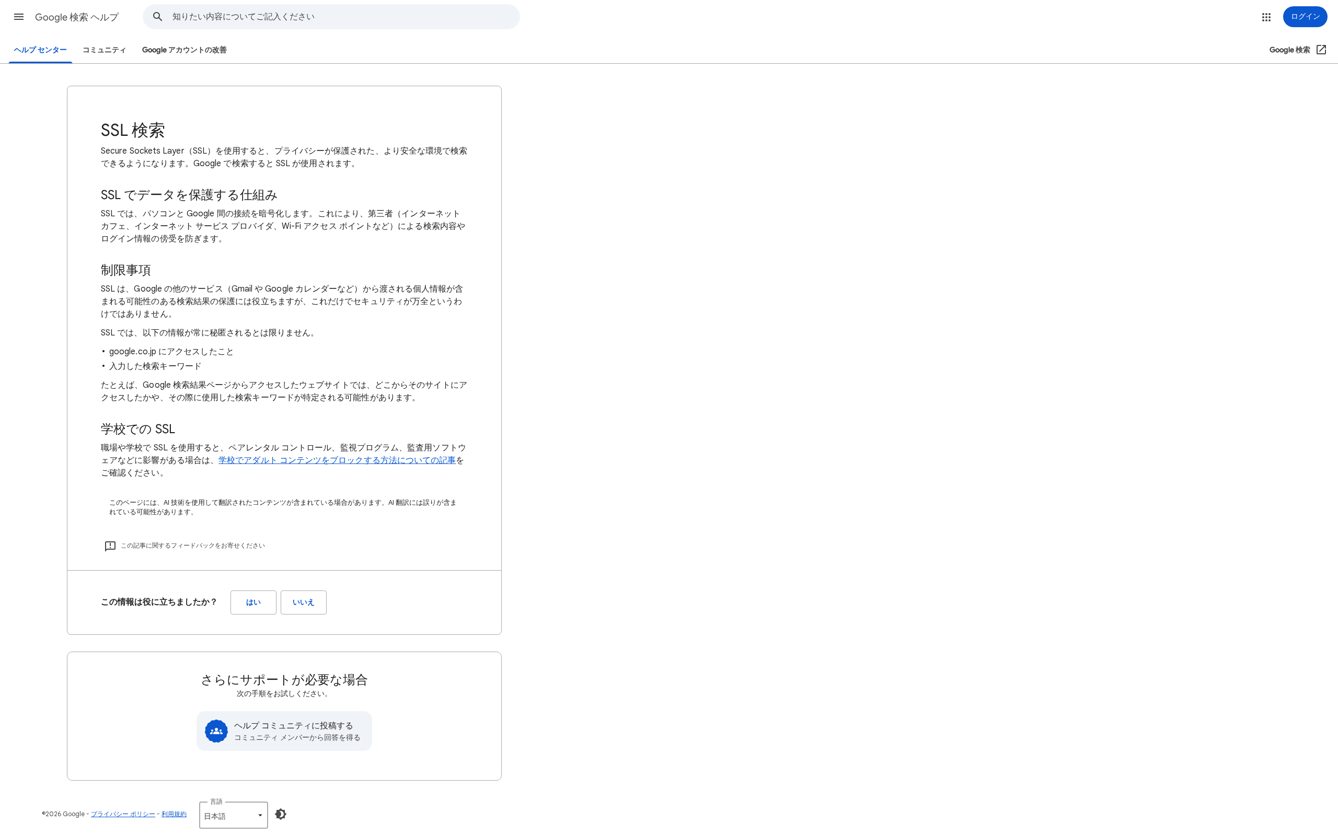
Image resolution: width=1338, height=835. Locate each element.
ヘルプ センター (40, 49)
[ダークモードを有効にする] (280, 814)
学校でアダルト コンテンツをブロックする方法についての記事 (337, 460)
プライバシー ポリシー (123, 814)
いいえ (304, 602)
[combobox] (346, 17)
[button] (18, 16)
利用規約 (174, 814)
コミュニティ (104, 49)
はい (253, 602)
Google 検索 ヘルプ (77, 17)
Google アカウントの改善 (184, 49)
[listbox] (233, 815)
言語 (216, 801)
